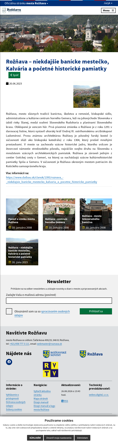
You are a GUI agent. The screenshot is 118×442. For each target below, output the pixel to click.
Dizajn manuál (41, 402)
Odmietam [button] (82, 437)
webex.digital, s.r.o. (99, 394)
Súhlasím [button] (35, 437)
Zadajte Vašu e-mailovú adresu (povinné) (31, 295)
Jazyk (107, 3)
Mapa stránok (41, 398)
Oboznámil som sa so (42, 313)
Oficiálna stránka (25, 3)
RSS (65, 400)
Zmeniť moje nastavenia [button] (58, 437)
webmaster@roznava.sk (49, 343)
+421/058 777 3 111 (19, 343)
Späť (15, 75)
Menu (106, 10)
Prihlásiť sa (96, 311)
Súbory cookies (14, 409)
